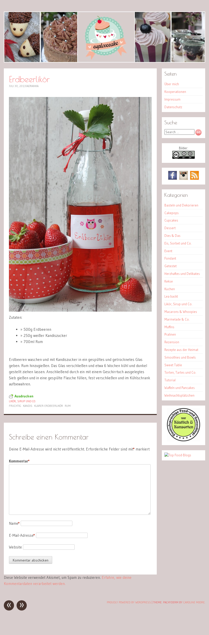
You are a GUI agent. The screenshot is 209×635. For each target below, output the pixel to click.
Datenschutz (173, 107)
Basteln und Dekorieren (181, 205)
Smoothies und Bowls (180, 357)
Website (15, 547)
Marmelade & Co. (177, 319)
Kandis (27, 406)
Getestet (170, 266)
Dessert (170, 228)
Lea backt (171, 296)
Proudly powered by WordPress (129, 602)
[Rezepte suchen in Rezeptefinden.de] (177, 455)
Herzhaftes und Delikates (182, 274)
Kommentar (19, 461)
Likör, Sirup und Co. (22, 401)
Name (14, 523)
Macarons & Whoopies (180, 312)
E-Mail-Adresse (22, 535)
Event (168, 251)
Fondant (170, 258)
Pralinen (170, 334)
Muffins (169, 327)
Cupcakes (171, 220)
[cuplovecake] (104, 37)
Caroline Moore (194, 602)
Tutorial (170, 380)
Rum (68, 406)
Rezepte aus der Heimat (181, 350)
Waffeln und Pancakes (179, 388)
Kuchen (169, 289)
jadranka (32, 86)
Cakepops (171, 213)
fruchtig (15, 406)
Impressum (172, 99)
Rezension (171, 342)
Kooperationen (175, 92)
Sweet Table (173, 365)
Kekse (168, 281)
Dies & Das (172, 236)
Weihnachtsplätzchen (179, 395)
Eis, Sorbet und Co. (178, 243)
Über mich (171, 84)
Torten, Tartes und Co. (180, 372)
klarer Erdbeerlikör (48, 406)
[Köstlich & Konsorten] (183, 440)
